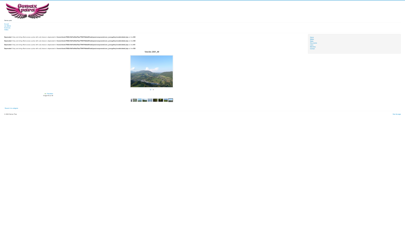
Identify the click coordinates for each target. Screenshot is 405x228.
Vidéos (6, 30)
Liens (311, 45)
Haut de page (397, 114)
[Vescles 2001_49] (170, 100)
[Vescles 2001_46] (155, 100)
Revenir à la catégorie (11, 108)
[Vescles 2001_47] (160, 100)
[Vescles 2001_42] (135, 100)
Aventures (7, 28)
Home (312, 37)
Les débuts (7, 26)
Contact (312, 49)
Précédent (50, 94)
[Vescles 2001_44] (144, 100)
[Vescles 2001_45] (150, 100)
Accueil (6, 24)
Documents (313, 43)
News (311, 41)
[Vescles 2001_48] (166, 100)
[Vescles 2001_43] (140, 100)
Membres (313, 47)
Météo (312, 39)
